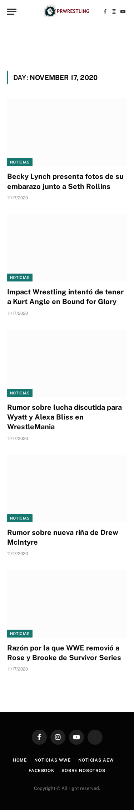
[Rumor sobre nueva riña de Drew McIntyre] (67, 488)
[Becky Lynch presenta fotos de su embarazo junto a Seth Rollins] (67, 132)
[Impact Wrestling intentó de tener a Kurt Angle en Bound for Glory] (67, 247)
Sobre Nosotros (83, 770)
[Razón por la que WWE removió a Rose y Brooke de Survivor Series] (67, 603)
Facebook (41, 770)
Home (20, 760)
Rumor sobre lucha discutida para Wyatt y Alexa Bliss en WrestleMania (64, 417)
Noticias (20, 162)
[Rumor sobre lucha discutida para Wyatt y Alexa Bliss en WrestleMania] (67, 363)
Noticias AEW (96, 760)
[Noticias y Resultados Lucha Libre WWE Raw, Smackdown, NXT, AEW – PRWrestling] (67, 11)
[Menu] (11, 12)
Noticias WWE (52, 760)
